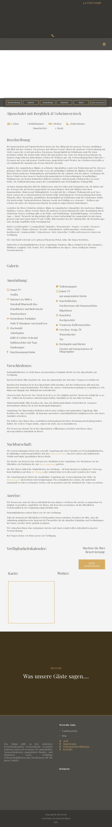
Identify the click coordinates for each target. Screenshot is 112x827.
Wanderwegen (13, 480)
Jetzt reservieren (98, 102)
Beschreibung (14, 102)
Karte (81, 102)
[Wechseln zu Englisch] (21, 816)
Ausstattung (47, 102)
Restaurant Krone (58, 454)
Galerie (30, 102)
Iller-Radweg (37, 472)
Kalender (64, 102)
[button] (104, 44)
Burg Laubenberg (48, 464)
